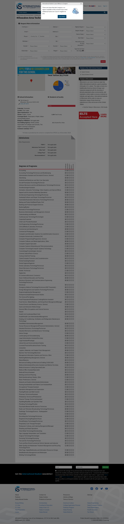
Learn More (62, 16)
